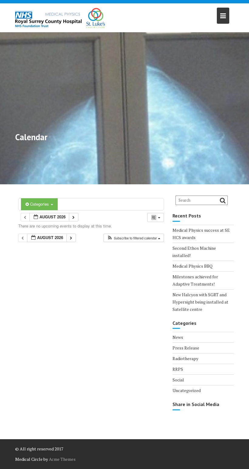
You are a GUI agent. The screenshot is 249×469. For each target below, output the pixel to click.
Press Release (185, 348)
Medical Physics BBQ (192, 266)
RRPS (177, 369)
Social (178, 380)
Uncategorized (186, 390)
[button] (133, 238)
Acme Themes (62, 459)
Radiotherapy (185, 358)
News (177, 337)
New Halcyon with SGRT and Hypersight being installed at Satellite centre (200, 302)
